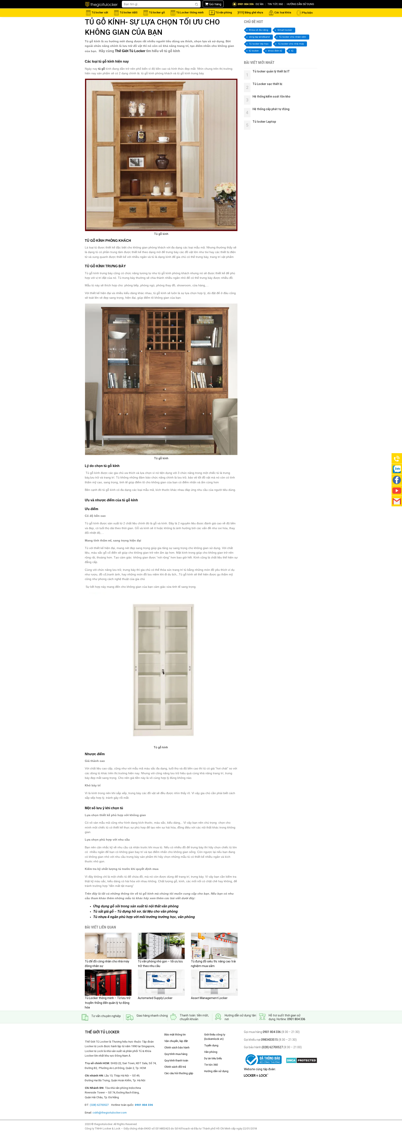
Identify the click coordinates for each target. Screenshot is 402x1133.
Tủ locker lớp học (259, 43)
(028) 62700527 (272, 1047)
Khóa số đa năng (258, 30)
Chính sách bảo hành (176, 1047)
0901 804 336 (296, 1019)
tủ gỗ (101, 68)
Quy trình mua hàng (175, 1054)
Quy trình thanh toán (176, 1060)
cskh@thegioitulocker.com (110, 1112)
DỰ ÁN (259, 4)
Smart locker (284, 30)
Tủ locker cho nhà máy (291, 43)
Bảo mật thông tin (175, 1034)
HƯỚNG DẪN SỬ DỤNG (300, 4)
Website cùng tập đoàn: (260, 1069)
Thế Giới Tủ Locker (130, 51)
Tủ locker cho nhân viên (292, 37)
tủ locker (254, 50)
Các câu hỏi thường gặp (178, 1073)
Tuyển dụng (211, 1045)
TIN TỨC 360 (275, 4)
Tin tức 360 (211, 1064)
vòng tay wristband (259, 37)
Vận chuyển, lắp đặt (176, 1041)
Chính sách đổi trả (175, 1066)
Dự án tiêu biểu (213, 1058)
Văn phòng (210, 1051)
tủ (292, 50)
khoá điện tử (275, 50)
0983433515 (269, 1039)
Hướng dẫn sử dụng (216, 1071)
